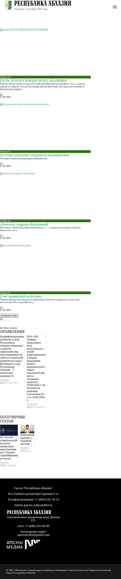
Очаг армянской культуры (20, 296)
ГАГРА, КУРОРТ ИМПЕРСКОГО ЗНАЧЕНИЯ (33, 80)
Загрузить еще (9, 315)
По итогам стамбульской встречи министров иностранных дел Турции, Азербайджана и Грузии (9, 447)
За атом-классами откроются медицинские (34, 155)
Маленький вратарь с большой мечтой (27, 439)
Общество (5, 76)
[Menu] (115, 7)
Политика (10, 465)
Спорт (28, 450)
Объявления (11, 382)
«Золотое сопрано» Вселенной (24, 224)
